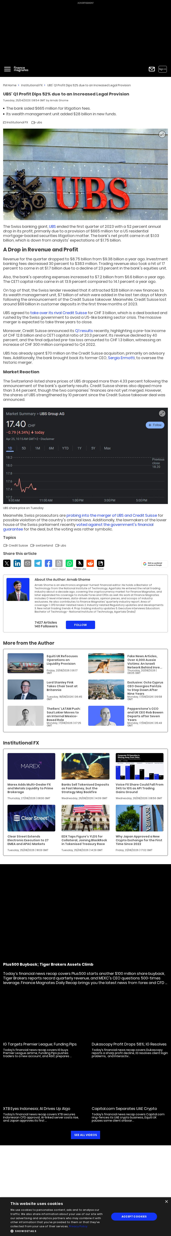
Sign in (162, 69)
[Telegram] (38, 563)
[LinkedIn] (17, 563)
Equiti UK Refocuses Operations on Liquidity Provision (62, 660)
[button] (58, 1230)
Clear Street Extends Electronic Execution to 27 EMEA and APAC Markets (28, 840)
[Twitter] (6, 563)
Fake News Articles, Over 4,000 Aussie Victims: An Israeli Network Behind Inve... (144, 661)
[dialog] (85, 1216)
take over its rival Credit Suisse (58, 312)
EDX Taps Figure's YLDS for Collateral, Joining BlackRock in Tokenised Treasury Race (84, 840)
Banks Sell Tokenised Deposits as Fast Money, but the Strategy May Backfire (85, 788)
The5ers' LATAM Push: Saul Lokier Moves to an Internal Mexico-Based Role (63, 714)
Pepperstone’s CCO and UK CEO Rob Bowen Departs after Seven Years (145, 714)
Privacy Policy (78, 1226)
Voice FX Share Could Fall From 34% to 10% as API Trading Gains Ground (139, 788)
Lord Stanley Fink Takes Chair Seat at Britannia (62, 686)
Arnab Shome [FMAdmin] (59, 100)
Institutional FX (32, 85)
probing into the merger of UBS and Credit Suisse (112, 515)
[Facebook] (48, 563)
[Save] (100, 565)
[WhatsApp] (69, 563)
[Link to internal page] (17, 589)
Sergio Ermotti (121, 357)
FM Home (9, 85)
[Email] (27, 563)
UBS (53, 226)
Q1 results (84, 330)
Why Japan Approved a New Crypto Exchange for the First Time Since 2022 (139, 840)
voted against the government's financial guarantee (78, 527)
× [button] (166, 1201)
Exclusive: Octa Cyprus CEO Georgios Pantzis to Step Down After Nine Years (145, 688)
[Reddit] (90, 563)
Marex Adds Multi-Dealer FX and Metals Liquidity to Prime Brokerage (30, 788)
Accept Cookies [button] (134, 1216)
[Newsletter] (152, 69)
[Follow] (79, 565)
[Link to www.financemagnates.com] (26, 663)
